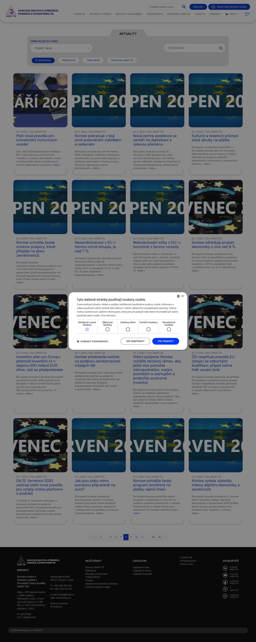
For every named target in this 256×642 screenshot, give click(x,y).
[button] (92, 341)
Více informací (108, 315)
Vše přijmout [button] (165, 341)
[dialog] (128, 321)
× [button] (182, 296)
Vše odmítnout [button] (135, 341)
